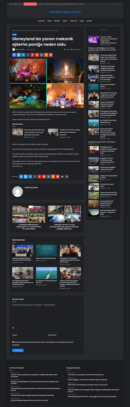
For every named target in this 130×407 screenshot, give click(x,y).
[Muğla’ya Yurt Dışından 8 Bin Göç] (93, 178)
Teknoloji (73, 21)
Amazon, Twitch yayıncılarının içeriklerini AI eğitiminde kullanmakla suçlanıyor (108, 40)
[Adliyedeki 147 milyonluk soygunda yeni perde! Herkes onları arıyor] (70, 250)
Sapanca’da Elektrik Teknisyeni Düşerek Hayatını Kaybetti (107, 104)
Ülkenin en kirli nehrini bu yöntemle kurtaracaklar (108, 194)
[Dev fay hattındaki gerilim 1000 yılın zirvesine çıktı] (93, 203)
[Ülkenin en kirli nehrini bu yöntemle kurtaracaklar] (93, 195)
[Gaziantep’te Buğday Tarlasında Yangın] (93, 169)
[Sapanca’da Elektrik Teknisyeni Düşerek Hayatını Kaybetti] (93, 104)
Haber (49, 21)
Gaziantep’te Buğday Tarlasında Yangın (107, 168)
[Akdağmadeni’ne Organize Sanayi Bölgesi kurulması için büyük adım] (93, 149)
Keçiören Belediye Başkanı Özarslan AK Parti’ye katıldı (21, 259)
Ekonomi (57, 21)
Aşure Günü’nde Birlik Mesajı (46, 258)
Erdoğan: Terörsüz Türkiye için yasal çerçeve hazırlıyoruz (107, 160)
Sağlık (65, 21)
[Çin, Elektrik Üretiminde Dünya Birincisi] (46, 273)
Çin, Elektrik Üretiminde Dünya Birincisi (46, 281)
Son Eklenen (103, 30)
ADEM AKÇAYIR (20, 49)
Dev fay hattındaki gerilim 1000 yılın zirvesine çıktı (106, 203)
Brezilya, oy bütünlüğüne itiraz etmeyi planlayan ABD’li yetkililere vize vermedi (102, 49)
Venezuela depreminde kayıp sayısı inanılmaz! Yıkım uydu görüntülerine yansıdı (34, 132)
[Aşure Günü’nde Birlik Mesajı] (46, 250)
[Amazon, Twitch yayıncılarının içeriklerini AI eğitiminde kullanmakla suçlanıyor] (93, 39)
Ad (13, 328)
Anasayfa (41, 21)
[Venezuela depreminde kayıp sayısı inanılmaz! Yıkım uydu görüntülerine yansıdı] (17, 132)
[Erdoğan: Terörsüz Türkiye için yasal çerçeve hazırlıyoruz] (93, 160)
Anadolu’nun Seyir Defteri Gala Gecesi (101, 142)
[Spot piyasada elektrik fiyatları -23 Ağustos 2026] (93, 212)
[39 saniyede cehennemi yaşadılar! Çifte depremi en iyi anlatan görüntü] (22, 273)
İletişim (89, 21)
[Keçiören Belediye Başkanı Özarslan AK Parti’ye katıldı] (22, 250)
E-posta (15, 335)
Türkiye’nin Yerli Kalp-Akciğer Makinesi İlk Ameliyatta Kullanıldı (70, 132)
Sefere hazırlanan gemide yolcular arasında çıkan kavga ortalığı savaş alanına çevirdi (70, 283)
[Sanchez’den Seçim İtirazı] (93, 186)
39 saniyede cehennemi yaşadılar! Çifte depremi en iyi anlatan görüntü (22, 282)
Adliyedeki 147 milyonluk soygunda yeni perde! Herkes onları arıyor (70, 260)
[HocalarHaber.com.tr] (65, 12)
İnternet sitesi (52, 335)
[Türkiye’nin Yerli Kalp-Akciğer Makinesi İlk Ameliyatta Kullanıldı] (53, 132)
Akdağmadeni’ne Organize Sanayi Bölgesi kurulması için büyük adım (108, 150)
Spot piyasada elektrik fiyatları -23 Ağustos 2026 (108, 212)
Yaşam (82, 21)
